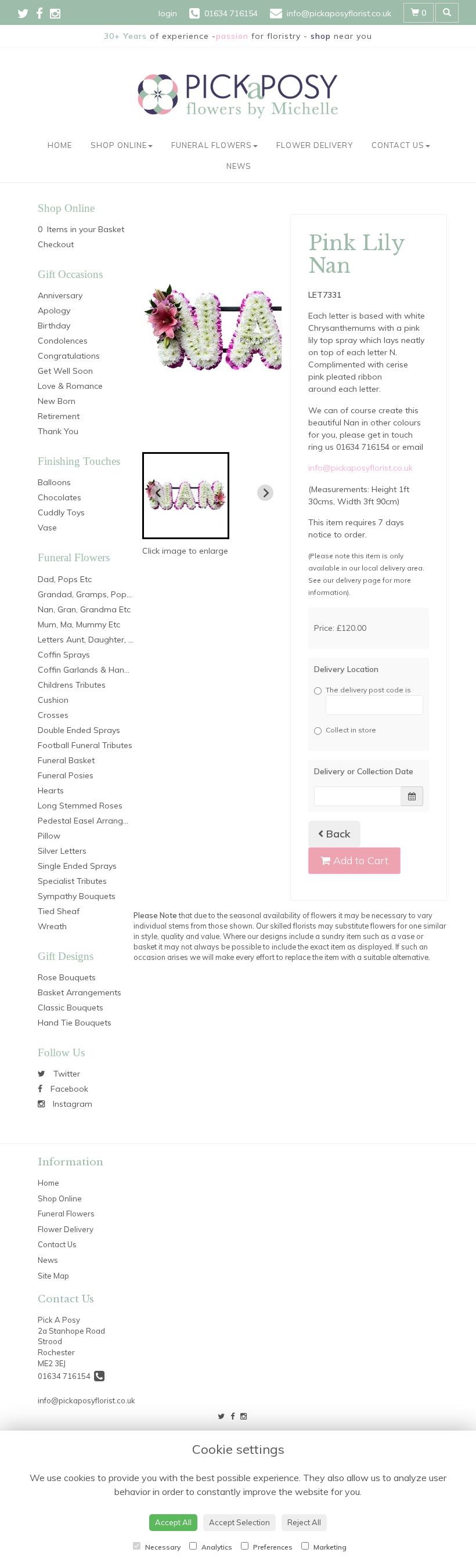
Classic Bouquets (70, 1007)
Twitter (65, 1073)
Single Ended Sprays (77, 866)
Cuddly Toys (61, 512)
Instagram (71, 1104)
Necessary (162, 1547)
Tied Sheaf (59, 911)
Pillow (49, 836)
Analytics (216, 1547)
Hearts (51, 790)
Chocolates (59, 497)
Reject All (304, 1522)
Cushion (53, 700)
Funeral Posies (65, 775)
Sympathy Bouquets (77, 896)
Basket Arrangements (79, 992)
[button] (185, 495)
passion (232, 36)
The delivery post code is (368, 689)
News (238, 166)
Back (337, 833)
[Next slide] (265, 493)
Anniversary (60, 295)
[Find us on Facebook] (43, 13)
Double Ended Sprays (79, 730)
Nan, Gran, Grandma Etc (84, 609)
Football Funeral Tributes (85, 745)
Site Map (53, 1275)
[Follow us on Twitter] (26, 13)
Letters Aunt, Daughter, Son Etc (97, 639)
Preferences (272, 1547)
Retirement (59, 416)
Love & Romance (70, 386)
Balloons (54, 482)
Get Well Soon (65, 371)
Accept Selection (239, 1522)
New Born (56, 401)
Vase (47, 527)
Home (60, 145)
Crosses (53, 715)
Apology (54, 310)
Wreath (52, 926)
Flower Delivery (314, 145)
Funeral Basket (66, 760)
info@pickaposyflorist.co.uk (360, 468)
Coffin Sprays (64, 654)
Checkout (56, 244)
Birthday (54, 325)
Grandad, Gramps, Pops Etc (91, 594)
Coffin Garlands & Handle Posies (100, 670)
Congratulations (69, 356)
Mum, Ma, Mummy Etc (79, 624)
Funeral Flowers (211, 145)
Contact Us (398, 145)
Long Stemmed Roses (80, 805)
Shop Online (119, 145)
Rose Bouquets (67, 977)
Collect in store (351, 729)
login (167, 13)
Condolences (63, 340)
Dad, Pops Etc (65, 579)
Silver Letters (62, 851)
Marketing (329, 1547)
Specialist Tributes (72, 881)
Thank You (58, 431)
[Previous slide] (158, 493)
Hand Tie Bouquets (74, 1022)
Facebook (68, 1089)
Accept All (173, 1522)
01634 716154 (66, 1376)
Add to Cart (359, 860)
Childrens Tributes (72, 685)
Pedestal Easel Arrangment (90, 820)
